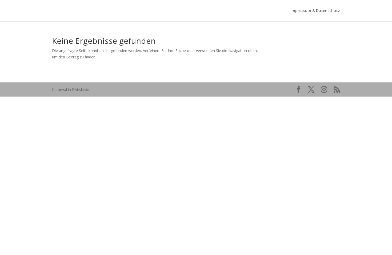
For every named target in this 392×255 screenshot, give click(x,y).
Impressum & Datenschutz (315, 11)
